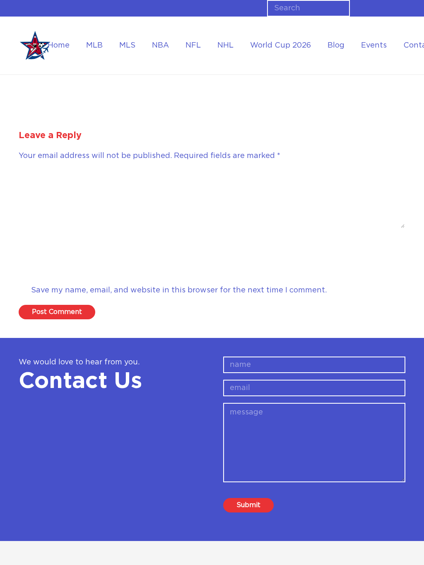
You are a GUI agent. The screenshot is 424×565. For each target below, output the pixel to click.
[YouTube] (402, 8)
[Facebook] (362, 8)
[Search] (340, 8)
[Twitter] (375, 8)
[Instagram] (388, 8)
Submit (248, 505)
